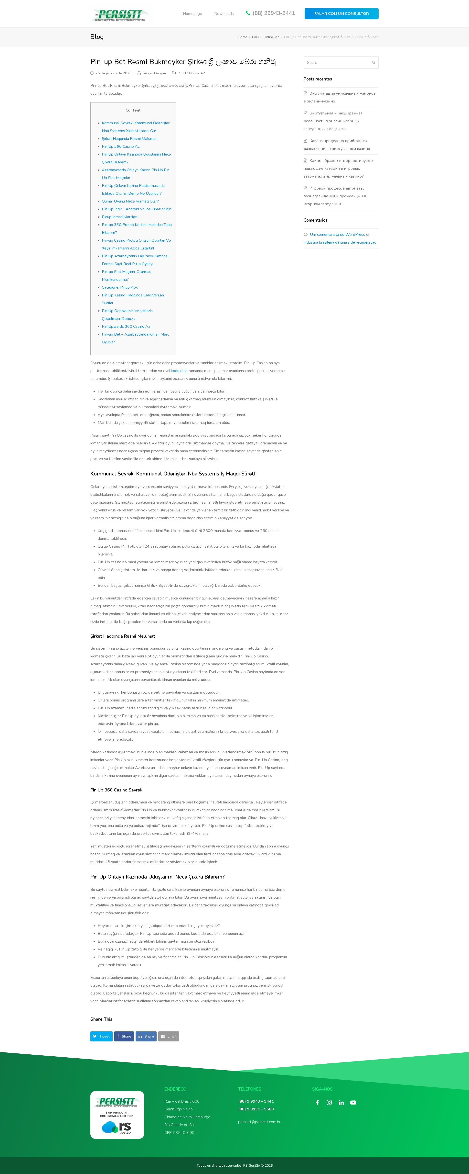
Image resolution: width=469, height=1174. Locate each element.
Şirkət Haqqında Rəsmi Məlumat (129, 138)
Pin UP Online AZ (191, 73)
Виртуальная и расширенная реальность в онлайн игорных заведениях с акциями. (333, 121)
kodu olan (179, 370)
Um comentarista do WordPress (337, 234)
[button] (101, 1036)
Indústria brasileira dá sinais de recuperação (340, 242)
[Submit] (373, 62)
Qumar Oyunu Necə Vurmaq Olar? (130, 201)
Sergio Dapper (154, 73)
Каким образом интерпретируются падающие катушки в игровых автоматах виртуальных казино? (339, 168)
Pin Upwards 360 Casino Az (126, 326)
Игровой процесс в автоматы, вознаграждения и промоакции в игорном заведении (335, 196)
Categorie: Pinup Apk (120, 287)
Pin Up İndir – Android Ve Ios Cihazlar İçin (136, 209)
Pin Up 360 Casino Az (120, 146)
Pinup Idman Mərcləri (119, 217)
